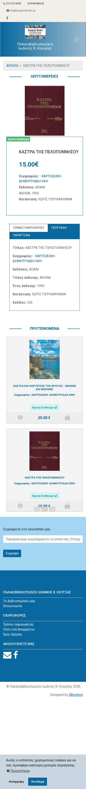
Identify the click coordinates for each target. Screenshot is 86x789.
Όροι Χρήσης (12, 634)
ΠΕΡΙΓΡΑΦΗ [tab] (59, 227)
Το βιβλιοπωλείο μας (19, 601)
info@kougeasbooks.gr (22, 10)
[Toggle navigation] (76, 39)
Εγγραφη (12, 553)
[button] (12, 427)
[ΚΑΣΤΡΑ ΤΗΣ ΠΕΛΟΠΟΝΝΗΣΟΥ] (44, 451)
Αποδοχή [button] (37, 781)
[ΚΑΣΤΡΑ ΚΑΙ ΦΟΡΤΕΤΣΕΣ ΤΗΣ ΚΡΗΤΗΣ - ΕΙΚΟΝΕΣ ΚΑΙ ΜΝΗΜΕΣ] (44, 359)
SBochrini (76, 695)
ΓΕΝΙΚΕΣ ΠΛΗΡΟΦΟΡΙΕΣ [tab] (28, 227)
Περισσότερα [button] (20, 771)
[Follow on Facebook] (15, 655)
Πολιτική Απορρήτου (19, 629)
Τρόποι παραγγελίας (18, 624)
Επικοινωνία (12, 606)
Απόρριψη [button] (16, 781)
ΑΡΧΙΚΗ (12, 66)
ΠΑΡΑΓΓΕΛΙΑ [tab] (21, 235)
